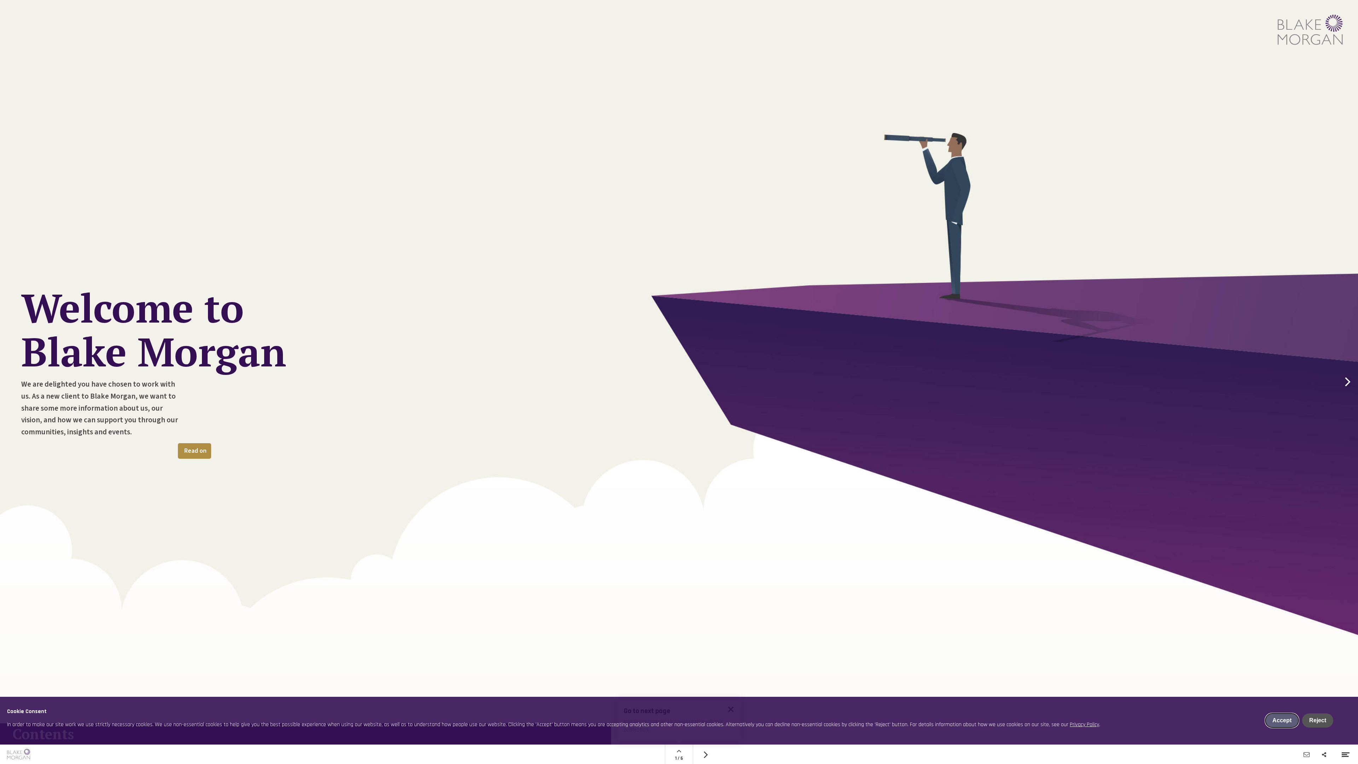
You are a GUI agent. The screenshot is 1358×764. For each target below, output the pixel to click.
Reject (1317, 720)
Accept (1282, 720)
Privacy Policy (1084, 724)
